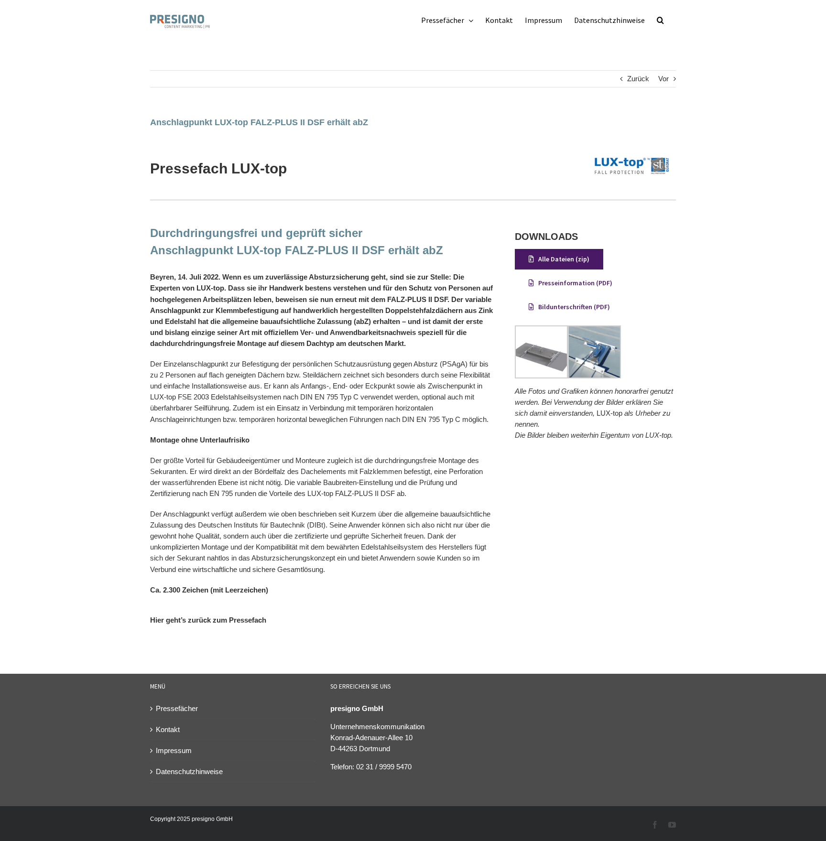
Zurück (638, 79)
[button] (660, 20)
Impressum (174, 750)
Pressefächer (177, 708)
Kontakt (168, 729)
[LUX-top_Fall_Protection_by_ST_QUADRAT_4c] (631, 146)
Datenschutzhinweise (189, 771)
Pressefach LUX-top (218, 168)
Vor (663, 79)
